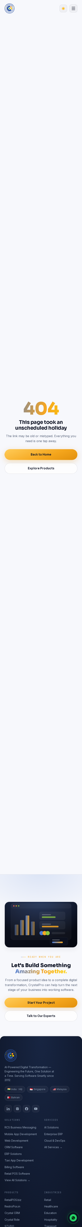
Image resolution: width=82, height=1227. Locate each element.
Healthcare (51, 1206)
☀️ (63, 8)
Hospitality (50, 1219)
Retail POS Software (17, 1173)
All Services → (53, 1147)
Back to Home (41, 454)
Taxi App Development (19, 1160)
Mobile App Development (21, 1134)
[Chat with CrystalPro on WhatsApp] (73, 1218)
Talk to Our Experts (41, 1016)
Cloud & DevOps (54, 1140)
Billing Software (14, 1167)
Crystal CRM (12, 1213)
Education (50, 1213)
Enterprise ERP (53, 1134)
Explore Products (41, 468)
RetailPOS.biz (13, 1199)
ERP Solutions (13, 1153)
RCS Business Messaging (20, 1127)
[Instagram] (17, 1108)
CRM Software (14, 1147)
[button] (73, 8)
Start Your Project (41, 1003)
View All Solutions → (17, 1180)
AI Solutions (51, 1127)
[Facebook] (26, 1108)
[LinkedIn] (8, 1108)
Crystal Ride (12, 1219)
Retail (47, 1199)
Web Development (16, 1140)
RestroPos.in (12, 1206)
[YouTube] (35, 1108)
